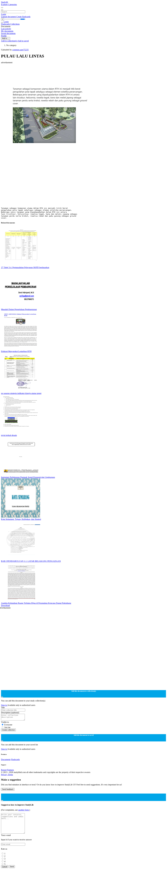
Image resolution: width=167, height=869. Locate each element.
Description (10, 712)
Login (3, 14)
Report (4, 770)
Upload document (8, 17)
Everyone (8, 725)
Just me (7, 727)
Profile (4, 36)
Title (3, 707)
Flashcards (5, 24)
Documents (5, 759)
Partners (10, 770)
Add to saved (23, 41)
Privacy (4, 774)
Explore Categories (9, 4)
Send (12, 867)
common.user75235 (20, 50)
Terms (10, 774)
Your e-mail (6, 835)
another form (23, 810)
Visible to (5, 722)
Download (5, 605)
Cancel (4, 867)
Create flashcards (23, 17)
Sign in (4, 705)
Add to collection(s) (9, 41)
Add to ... (5, 38)
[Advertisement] (79, 69)
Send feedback (7, 789)
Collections (15, 24)
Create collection (8, 730)
